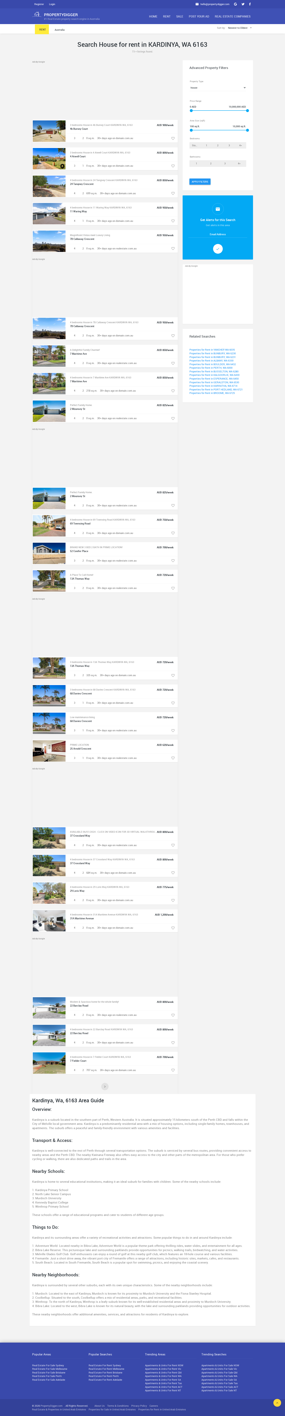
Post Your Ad (199, 16)
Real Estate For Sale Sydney (48, 1365)
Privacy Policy (139, 1405)
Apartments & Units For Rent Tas (163, 1383)
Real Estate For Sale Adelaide (48, 1379)
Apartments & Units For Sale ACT (219, 1387)
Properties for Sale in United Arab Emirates (112, 1409)
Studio (195, 145)
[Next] (105, 1086)
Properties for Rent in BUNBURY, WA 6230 (212, 353)
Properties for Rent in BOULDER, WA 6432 (212, 364)
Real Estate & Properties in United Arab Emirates (59, 1409)
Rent (167, 16)
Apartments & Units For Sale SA (219, 1379)
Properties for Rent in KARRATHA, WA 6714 (213, 386)
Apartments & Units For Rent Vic (163, 1369)
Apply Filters (200, 181)
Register (39, 4)
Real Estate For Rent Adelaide (105, 1379)
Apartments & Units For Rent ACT (163, 1387)
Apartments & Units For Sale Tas (219, 1383)
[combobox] (240, 28)
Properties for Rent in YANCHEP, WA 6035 (212, 349)
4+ (240, 145)
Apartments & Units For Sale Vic (219, 1369)
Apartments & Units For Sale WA (219, 1376)
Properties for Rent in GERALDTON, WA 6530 (214, 382)
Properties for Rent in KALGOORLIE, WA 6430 (214, 375)
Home (153, 16)
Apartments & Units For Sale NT (219, 1390)
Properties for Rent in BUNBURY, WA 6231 (212, 357)
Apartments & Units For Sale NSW (220, 1365)
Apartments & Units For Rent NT (163, 1390)
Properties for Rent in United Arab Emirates (162, 1409)
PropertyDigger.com (51, 1405)
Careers (153, 1405)
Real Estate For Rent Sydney (105, 1365)
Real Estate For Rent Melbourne (106, 1369)
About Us (99, 1405)
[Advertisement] (105, 91)
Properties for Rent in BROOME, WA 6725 (212, 393)
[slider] (191, 110)
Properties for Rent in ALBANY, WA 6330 (211, 360)
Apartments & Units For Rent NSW (164, 1365)
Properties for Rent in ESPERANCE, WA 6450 (214, 378)
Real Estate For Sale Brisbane (48, 1372)
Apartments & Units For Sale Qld (219, 1372)
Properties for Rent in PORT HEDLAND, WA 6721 (216, 389)
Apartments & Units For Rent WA (163, 1376)
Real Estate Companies (232, 16)
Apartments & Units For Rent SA (163, 1379)
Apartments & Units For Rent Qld (163, 1372)
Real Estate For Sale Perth (47, 1376)
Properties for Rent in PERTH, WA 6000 (210, 367)
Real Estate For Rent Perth (104, 1376)
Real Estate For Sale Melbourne (49, 1369)
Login (52, 4)
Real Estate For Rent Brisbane (105, 1372)
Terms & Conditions (118, 1405)
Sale (179, 16)
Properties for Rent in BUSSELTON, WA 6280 (213, 371)
